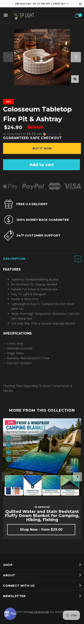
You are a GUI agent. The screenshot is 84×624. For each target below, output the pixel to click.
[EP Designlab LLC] (23, 15)
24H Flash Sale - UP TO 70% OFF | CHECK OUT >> (42, 3)
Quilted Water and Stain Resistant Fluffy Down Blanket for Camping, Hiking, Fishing (42, 515)
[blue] (8, 491)
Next (77, 476)
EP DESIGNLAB (39, 611)
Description (14, 259)
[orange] (17, 491)
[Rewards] (10, 614)
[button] (42, 134)
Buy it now (42, 148)
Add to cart (41, 164)
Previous (6, 476)
